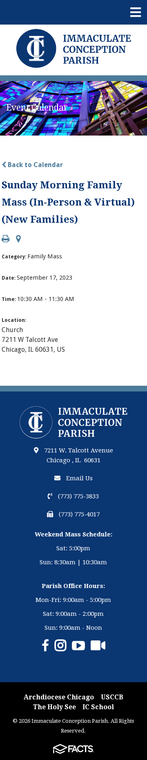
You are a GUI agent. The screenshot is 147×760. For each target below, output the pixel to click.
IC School (98, 707)
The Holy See (54, 707)
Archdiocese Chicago (59, 697)
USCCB (112, 697)
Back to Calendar (34, 165)
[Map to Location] (18, 239)
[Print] (5, 239)
